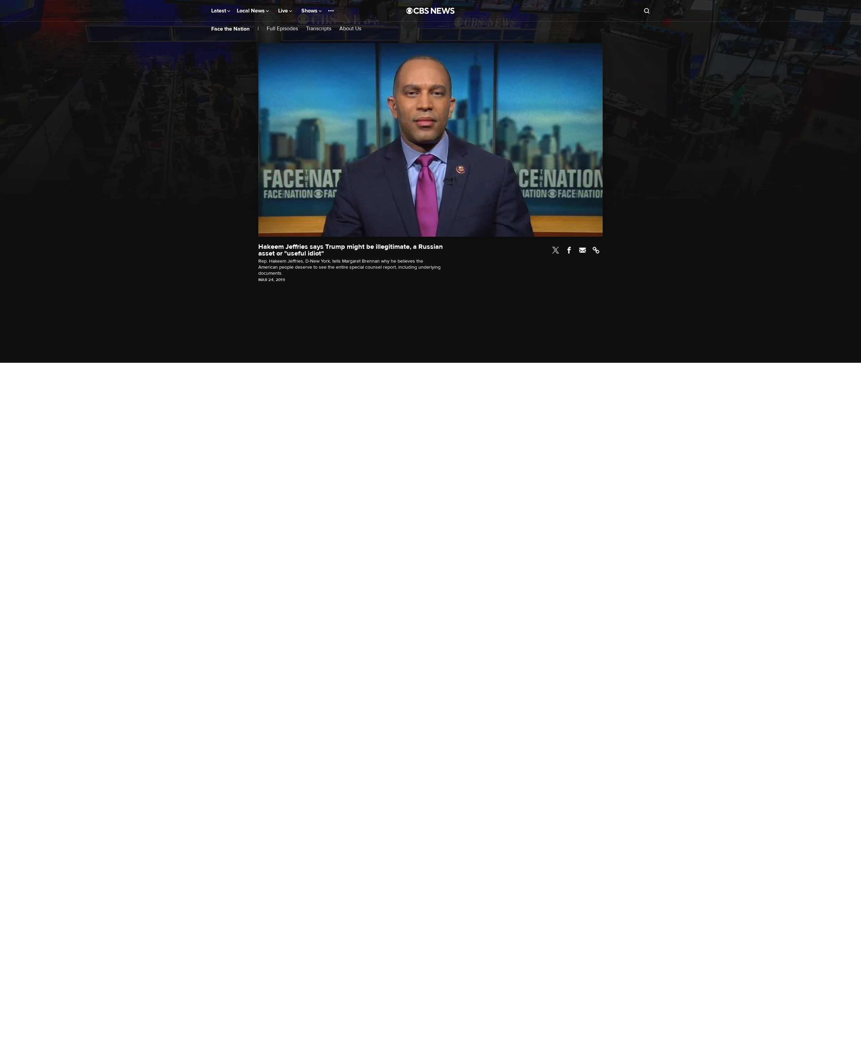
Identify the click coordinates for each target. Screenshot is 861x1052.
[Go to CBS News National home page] (430, 10)
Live (283, 10)
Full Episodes (282, 29)
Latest (219, 10)
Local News (251, 10)
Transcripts (318, 29)
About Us (350, 29)
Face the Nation (230, 29)
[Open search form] (647, 11)
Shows (310, 10)
